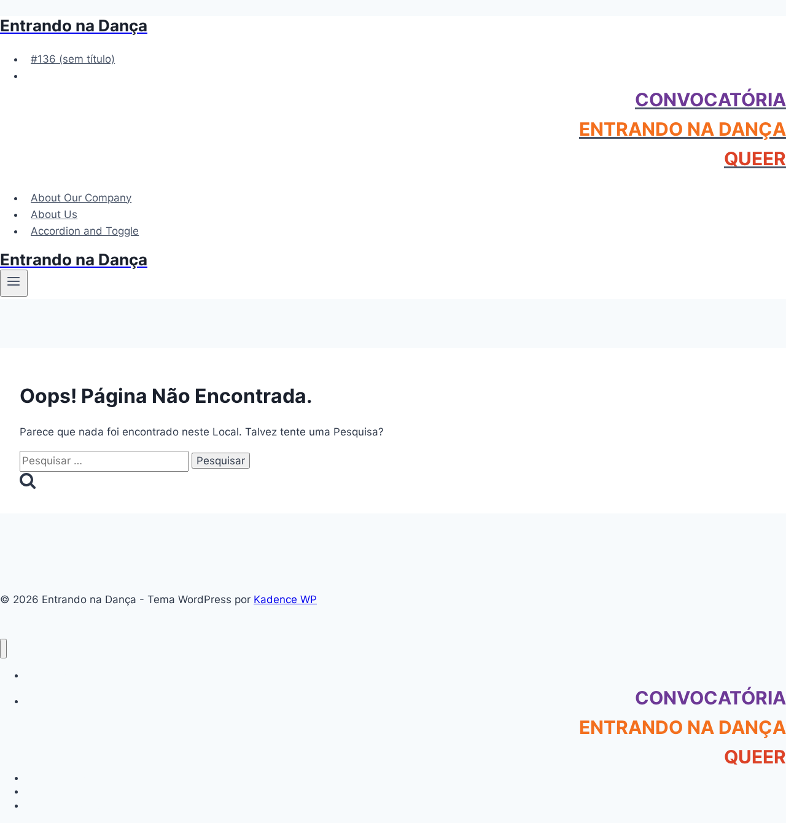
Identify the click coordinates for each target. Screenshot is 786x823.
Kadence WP (285, 599)
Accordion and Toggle (85, 231)
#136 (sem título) (73, 59)
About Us (54, 214)
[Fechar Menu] (3, 649)
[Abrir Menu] (14, 283)
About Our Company (81, 198)
